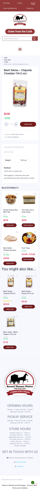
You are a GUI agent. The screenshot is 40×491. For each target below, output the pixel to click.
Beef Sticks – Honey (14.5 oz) (28, 292)
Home (5, 58)
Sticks (6, 62)
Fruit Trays (26, 248)
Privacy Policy (32, 485)
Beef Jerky (7, 60)
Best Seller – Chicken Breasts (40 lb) (9, 249)
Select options (28, 225)
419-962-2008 (20, 462)
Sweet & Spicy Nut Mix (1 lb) (10, 211)
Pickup (10, 137)
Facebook (19, 466)
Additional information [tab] (14, 147)
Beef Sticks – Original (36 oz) (9, 292)
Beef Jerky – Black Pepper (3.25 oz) (10, 333)
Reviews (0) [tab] (8, 152)
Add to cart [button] (10, 225)
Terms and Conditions (20, 488)
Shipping (16, 137)
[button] (20, 49)
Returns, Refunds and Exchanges (14, 485)
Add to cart (28, 124)
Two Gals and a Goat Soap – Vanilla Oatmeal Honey (28, 211)
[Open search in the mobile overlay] (20, 38)
